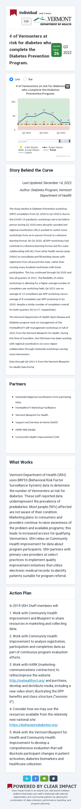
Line (17, 79)
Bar (31, 79)
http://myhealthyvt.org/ (27, 680)
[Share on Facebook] (35, 779)
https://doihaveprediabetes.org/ (33, 725)
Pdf (26, 21)
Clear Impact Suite (21, 790)
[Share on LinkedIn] (27, 779)
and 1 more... (46, 13)
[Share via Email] (44, 779)
